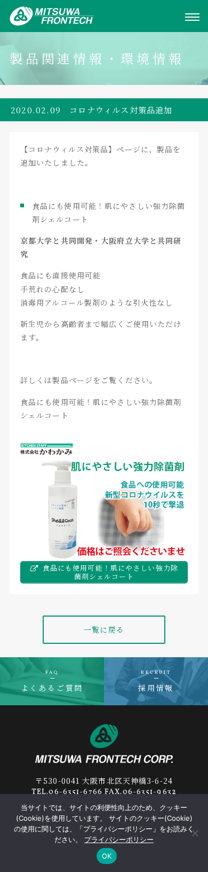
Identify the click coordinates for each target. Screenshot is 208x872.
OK (107, 856)
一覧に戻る (104, 629)
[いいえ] (194, 833)
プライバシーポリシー (119, 839)
